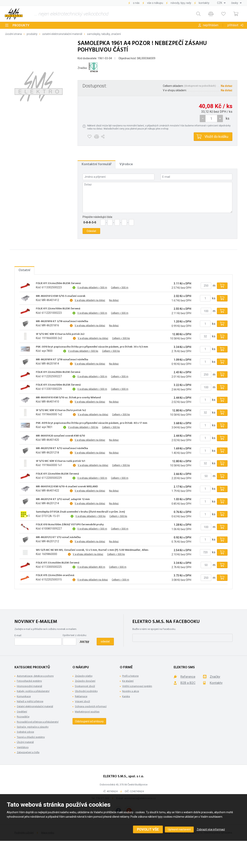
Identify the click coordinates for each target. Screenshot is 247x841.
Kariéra (126, 696)
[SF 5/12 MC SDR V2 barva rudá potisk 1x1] (25, 463)
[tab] (96, 164)
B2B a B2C (187, 683)
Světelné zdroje (25, 731)
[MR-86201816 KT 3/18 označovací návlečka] (25, 324)
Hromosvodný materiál (29, 686)
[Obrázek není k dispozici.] (39, 86)
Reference (187, 677)
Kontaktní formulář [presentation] (96, 164)
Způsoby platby (83, 675)
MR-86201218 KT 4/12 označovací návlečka (62, 448)
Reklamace (81, 696)
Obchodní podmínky (86, 691)
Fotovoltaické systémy (29, 680)
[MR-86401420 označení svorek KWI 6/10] (25, 438)
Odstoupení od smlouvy (89, 721)
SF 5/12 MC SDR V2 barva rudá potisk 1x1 (60, 461)
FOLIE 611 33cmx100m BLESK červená (58, 385)
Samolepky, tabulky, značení (104, 34)
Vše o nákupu (155, 2)
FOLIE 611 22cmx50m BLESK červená (57, 474)
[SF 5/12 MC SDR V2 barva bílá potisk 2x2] (25, 336)
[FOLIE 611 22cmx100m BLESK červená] (25, 311)
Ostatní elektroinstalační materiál (62, 34)
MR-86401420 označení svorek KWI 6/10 (60, 436)
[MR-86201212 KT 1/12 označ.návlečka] (25, 539)
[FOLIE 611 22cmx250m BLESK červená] (25, 374)
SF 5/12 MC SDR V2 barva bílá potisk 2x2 (60, 334)
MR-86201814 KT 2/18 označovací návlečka (62, 359)
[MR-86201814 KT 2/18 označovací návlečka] (25, 362)
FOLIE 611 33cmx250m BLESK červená (58, 283)
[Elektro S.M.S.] (14, 13)
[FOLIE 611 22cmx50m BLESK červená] (25, 476)
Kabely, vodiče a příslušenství (33, 691)
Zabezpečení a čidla (28, 752)
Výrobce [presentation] (126, 164)
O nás (136, 2)
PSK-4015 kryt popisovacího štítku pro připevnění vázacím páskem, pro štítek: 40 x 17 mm (91, 423)
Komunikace (24, 696)
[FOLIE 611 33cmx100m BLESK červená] (25, 387)
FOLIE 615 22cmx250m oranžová (55, 575)
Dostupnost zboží (85, 686)
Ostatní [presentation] (24, 270)
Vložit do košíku (216, 137)
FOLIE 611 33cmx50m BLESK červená (57, 563)
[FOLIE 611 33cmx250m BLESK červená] (25, 285)
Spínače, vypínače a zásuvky (32, 726)
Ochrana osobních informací (91, 706)
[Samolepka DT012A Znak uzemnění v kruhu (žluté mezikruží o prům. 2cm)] (25, 514)
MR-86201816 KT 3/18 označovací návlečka (62, 321)
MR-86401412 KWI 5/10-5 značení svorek (60, 296)
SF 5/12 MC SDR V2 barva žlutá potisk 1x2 (61, 410)
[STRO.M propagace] (93, 68)
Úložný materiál (25, 742)
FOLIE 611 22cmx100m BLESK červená (58, 309)
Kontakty (204, 2)
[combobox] (221, 3)
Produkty (21, 25)
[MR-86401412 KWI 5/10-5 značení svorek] (25, 298)
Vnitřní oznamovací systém (137, 686)
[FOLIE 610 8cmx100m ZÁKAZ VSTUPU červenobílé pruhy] (25, 527)
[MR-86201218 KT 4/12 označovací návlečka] (25, 451)
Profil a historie (130, 675)
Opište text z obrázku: (75, 635)
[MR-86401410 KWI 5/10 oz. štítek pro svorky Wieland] (25, 400)
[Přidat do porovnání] (96, 136)
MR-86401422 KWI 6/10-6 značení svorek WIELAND (67, 486)
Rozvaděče (23, 716)
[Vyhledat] (198, 14)
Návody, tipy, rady (181, 2)
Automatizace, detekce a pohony (35, 675)
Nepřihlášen (210, 25)
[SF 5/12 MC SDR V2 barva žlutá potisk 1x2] (25, 412)
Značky (215, 677)
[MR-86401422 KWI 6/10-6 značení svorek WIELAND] (25, 489)
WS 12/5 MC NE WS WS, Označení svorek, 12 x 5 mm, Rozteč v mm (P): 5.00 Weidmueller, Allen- (92, 550)
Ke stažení (128, 680)
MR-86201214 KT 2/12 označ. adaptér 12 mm (63, 499)
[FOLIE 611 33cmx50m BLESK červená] (25, 565)
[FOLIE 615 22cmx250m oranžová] (25, 578)
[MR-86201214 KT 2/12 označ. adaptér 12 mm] (25, 501)
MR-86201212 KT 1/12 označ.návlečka (58, 537)
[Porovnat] (210, 14)
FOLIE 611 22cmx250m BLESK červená (58, 372)
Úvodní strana (13, 34)
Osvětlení (22, 711)
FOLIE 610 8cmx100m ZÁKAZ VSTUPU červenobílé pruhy (70, 524)
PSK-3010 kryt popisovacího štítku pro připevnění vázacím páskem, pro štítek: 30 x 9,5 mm (92, 347)
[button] (220, 118)
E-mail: (18, 635)
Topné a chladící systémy (31, 737)
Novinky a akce (130, 691)
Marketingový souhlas (87, 711)
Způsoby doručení (85, 680)
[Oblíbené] (223, 14)
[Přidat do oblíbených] (89, 136)
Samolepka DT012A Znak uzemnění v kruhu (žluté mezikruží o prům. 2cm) (80, 512)
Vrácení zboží (82, 701)
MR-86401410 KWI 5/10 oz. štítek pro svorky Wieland (68, 397)
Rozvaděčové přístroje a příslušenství (37, 721)
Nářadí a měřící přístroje (30, 701)
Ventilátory (23, 747)
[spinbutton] (211, 118)
